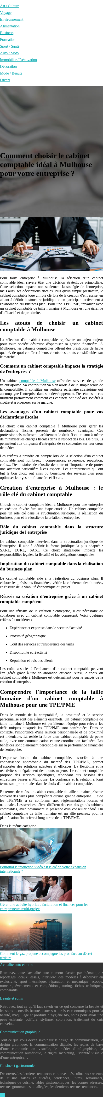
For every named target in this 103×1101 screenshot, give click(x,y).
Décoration (8, 66)
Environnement (11, 19)
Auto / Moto (9, 53)
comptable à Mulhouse (37, 381)
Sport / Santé (9, 46)
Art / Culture (9, 6)
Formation (8, 40)
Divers (5, 80)
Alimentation (10, 26)
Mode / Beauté (11, 73)
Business (6, 33)
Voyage (5, 13)
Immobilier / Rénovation (18, 60)
